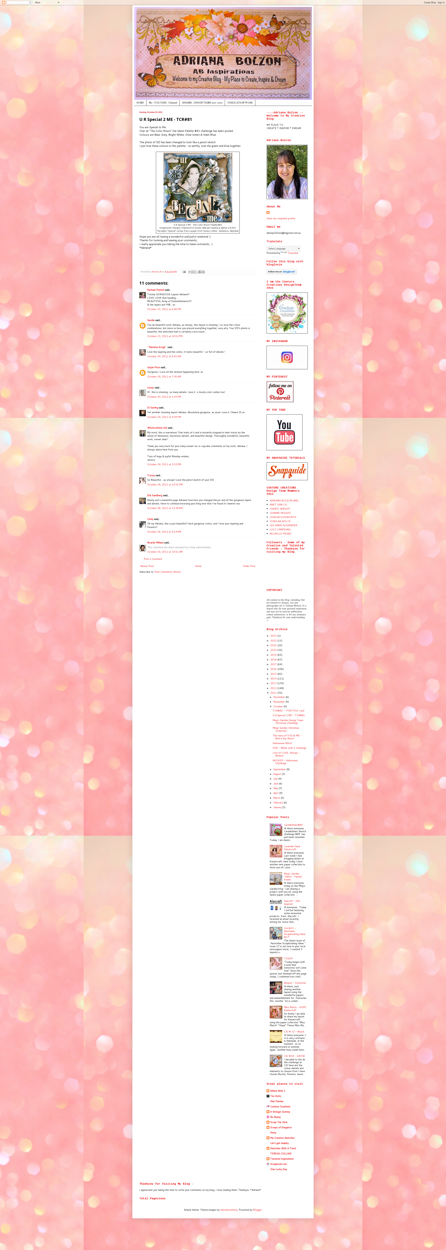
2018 (273, 659)
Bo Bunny (275, 1117)
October (278, 706)
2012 (273, 688)
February (278, 802)
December (279, 697)
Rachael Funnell (155, 290)
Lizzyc (150, 387)
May (276, 788)
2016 (273, 669)
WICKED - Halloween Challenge (285, 762)
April (276, 793)
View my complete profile (281, 218)
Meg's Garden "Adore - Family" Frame (293, 876)
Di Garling (152, 407)
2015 (273, 674)
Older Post (249, 566)
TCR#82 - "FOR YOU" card (288, 710)
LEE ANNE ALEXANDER (283, 525)
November (279, 701)
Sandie (151, 320)
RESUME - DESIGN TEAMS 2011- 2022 (202, 102)
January (277, 807)
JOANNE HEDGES (280, 513)
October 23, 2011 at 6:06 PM (164, 309)
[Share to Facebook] (200, 272)
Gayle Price (153, 367)
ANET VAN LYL (278, 504)
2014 (273, 678)
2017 (273, 664)
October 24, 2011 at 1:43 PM (164, 396)
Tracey (151, 475)
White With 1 (277, 1091)
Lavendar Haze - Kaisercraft (293, 848)
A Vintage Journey (280, 1111)
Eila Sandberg (154, 495)
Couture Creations (280, 1106)
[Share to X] (196, 272)
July (275, 778)
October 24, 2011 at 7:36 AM (164, 376)
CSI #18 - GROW (294, 1056)
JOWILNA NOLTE (280, 521)
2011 (273, 693)
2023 (273, 635)
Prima (273, 1132)
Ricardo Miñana (155, 542)
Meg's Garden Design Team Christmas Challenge (288, 721)
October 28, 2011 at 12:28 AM (165, 508)
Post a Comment (153, 559)
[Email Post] (184, 271)
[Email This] (190, 272)
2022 (273, 640)
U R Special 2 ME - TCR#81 (289, 715)
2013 (273, 683)
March (277, 798)
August (277, 774)
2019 (273, 655)
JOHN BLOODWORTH (283, 517)
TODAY (288, 958)
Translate (293, 253)
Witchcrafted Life (157, 427)
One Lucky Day (278, 1169)
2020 (273, 650)
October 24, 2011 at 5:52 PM (164, 464)
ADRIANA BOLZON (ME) (284, 500)
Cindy (150, 519)
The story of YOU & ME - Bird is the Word (287, 737)
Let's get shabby (279, 1143)
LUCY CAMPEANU (280, 529)
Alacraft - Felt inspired (292, 902)
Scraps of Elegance (281, 1127)
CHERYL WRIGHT (280, 508)
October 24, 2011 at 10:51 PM (165, 484)
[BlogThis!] (193, 272)
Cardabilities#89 (293, 825)
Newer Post (147, 566)
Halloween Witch (282, 743)
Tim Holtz (275, 1096)
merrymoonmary (229, 1210)
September (279, 769)
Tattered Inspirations (282, 1158)
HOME (140, 102)
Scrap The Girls (278, 1122)
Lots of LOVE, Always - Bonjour (286, 754)
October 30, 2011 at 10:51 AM (165, 552)
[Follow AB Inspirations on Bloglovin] (282, 273)
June (276, 783)
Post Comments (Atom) (168, 572)
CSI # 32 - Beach (294, 1031)
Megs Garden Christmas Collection (286, 729)
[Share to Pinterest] (203, 272)
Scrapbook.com (278, 1164)
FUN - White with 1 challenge (289, 748)
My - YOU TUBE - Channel (163, 102)
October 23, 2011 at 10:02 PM (165, 336)
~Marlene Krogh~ (157, 347)
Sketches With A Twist (283, 1148)
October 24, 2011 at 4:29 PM (164, 417)
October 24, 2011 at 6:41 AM (164, 356)
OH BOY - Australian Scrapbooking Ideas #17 (295, 933)
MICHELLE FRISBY (280, 533)
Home (198, 566)
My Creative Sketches (282, 1138)
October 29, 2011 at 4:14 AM (164, 531)
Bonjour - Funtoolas (295, 983)
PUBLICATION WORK (240, 102)
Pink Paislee (276, 1101)
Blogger (257, 1210)
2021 (273, 645)
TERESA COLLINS (280, 1153)
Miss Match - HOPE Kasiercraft (295, 1008)
